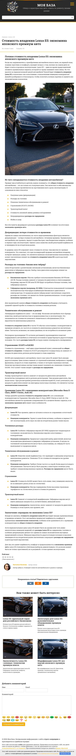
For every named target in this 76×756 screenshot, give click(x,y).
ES (23, 48)
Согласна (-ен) (65, 753)
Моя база (46, 5)
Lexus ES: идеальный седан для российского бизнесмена (17, 619)
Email (28, 687)
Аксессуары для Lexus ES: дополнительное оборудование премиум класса (50, 621)
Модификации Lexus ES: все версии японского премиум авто (51, 663)
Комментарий (7, 694)
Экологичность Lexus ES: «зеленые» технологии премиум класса (15, 663)
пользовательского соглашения (13, 748)
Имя (3, 687)
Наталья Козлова (20, 565)
